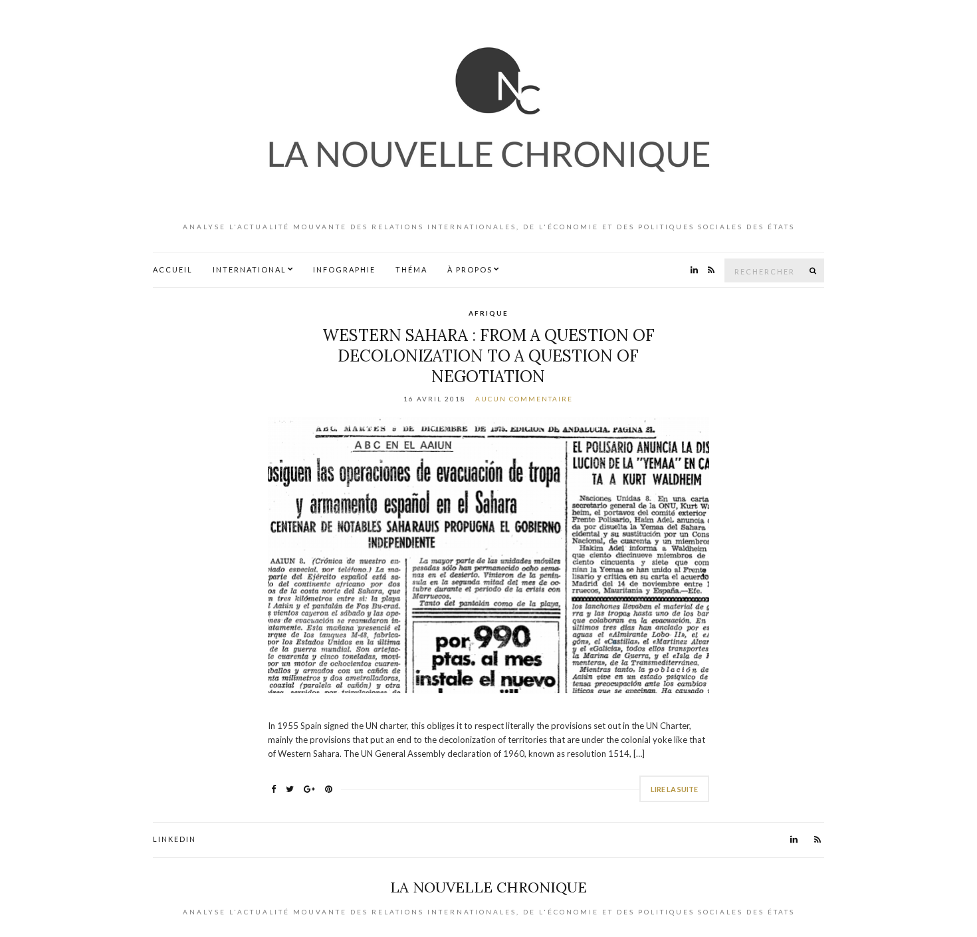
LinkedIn (174, 839)
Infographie (344, 269)
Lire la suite (674, 789)
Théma (411, 269)
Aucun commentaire (524, 399)
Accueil (173, 269)
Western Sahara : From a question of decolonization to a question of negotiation (488, 356)
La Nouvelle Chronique (488, 887)
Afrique (488, 313)
